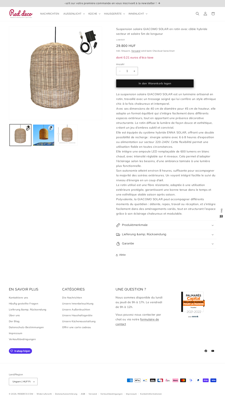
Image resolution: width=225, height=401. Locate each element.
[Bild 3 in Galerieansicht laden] (67, 135)
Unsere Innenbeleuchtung (78, 303)
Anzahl (120, 64)
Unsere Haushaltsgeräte (77, 315)
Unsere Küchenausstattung (79, 321)
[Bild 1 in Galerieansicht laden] (20, 135)
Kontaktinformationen (151, 394)
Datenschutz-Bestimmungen (26, 327)
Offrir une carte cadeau (76, 327)
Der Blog (14, 321)
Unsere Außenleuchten (76, 309)
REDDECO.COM (25, 394)
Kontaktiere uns (18, 297)
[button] (73, 13)
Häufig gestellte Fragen (23, 303)
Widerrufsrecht (44, 394)
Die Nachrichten (72, 297)
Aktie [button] (122, 254)
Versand (135, 51)
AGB (83, 394)
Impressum (15, 333)
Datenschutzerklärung (66, 394)
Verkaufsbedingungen (22, 339)
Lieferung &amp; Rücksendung (28, 309)
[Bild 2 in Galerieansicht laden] (43, 135)
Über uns (14, 315)
